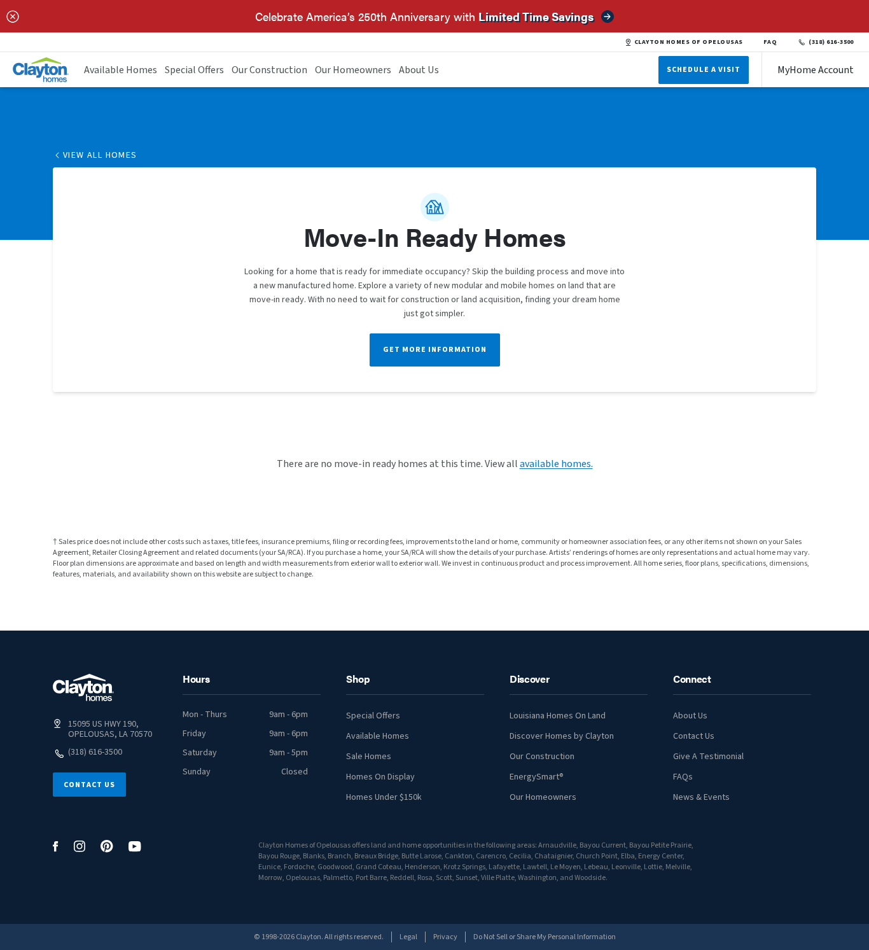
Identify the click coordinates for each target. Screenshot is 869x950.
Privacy (445, 937)
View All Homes (100, 155)
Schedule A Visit (703, 69)
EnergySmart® (537, 777)
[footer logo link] (83, 687)
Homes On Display (380, 777)
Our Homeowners (353, 70)
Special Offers (194, 70)
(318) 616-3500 (831, 42)
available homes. (556, 464)
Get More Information (435, 349)
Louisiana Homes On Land (558, 715)
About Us (419, 70)
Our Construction (269, 70)
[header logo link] (40, 69)
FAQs (683, 777)
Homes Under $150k (384, 797)
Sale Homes (368, 756)
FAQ (770, 42)
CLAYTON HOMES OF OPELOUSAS (688, 42)
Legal (408, 937)
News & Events (701, 797)
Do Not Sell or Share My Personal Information (544, 937)
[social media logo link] (56, 846)
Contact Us (89, 784)
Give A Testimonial (708, 756)
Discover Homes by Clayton (562, 736)
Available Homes (120, 70)
